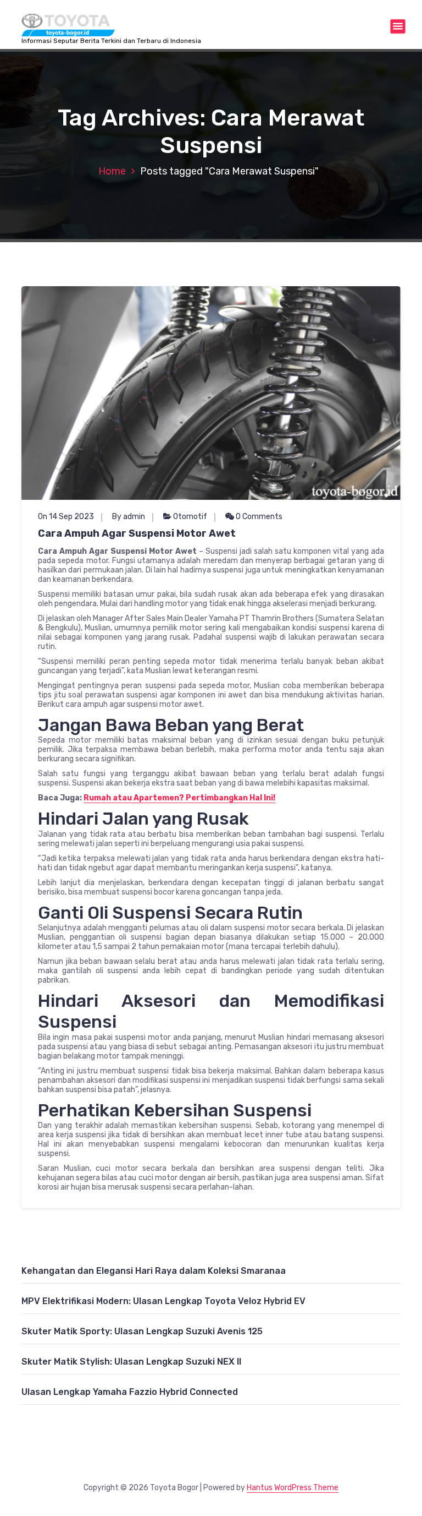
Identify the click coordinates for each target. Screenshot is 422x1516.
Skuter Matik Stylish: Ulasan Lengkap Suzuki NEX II (131, 1361)
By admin (128, 516)
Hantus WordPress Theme (292, 1487)
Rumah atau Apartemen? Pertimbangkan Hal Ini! (179, 798)
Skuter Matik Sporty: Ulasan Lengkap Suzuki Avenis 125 (142, 1331)
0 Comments (258, 516)
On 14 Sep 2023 (66, 516)
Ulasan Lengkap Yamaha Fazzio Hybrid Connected (129, 1392)
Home (112, 171)
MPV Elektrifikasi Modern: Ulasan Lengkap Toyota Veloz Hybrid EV (163, 1301)
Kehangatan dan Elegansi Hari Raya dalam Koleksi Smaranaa (153, 1271)
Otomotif (190, 516)
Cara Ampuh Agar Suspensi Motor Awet (137, 533)
